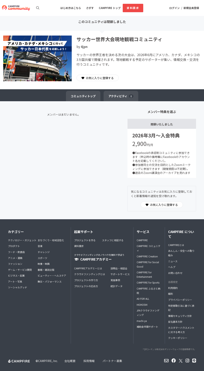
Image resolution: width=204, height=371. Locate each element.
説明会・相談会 (119, 268)
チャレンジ (44, 252)
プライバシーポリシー (180, 299)
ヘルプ (171, 267)
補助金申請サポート (147, 326)
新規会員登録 (191, 8)
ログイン (174, 8)
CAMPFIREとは (176, 245)
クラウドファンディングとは (89, 274)
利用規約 (173, 288)
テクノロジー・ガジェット (22, 240)
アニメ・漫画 (15, 258)
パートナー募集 (112, 361)
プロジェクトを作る (85, 240)
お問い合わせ (175, 273)
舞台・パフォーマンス (50, 281)
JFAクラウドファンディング (148, 312)
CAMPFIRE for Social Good (148, 264)
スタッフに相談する (113, 240)
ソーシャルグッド (17, 287)
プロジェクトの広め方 (86, 286)
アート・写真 (15, 281)
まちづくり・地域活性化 (51, 240)
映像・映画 (44, 263)
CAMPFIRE (142, 240)
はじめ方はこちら (70, 8)
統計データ (117, 286)
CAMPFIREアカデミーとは (88, 268)
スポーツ (42, 258)
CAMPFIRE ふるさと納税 (148, 291)
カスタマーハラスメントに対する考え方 (181, 330)
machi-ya (142, 320)
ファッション (15, 263)
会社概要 (70, 361)
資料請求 (133, 8)
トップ (83, 96)
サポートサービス (120, 274)
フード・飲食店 (16, 252)
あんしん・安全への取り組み (181, 253)
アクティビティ (120, 96)
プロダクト (14, 246)
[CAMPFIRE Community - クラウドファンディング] (16, 8)
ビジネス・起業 (16, 275)
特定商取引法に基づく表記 (181, 308)
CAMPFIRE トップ (110, 8)
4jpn (84, 46)
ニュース (173, 261)
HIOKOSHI (142, 304)
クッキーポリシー (177, 337)
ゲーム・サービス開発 (20, 269)
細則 (170, 293)
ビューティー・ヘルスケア (52, 275)
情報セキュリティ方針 (180, 315)
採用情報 (89, 361)
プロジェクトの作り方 (86, 280)
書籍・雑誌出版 (46, 269)
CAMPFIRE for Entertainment (144, 274)
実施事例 (115, 280)
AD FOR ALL (143, 298)
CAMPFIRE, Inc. (48, 361)
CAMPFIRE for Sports (148, 282)
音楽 (40, 246)
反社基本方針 (175, 321)
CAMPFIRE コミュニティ (148, 248)
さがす (90, 8)
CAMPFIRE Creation (147, 256)
